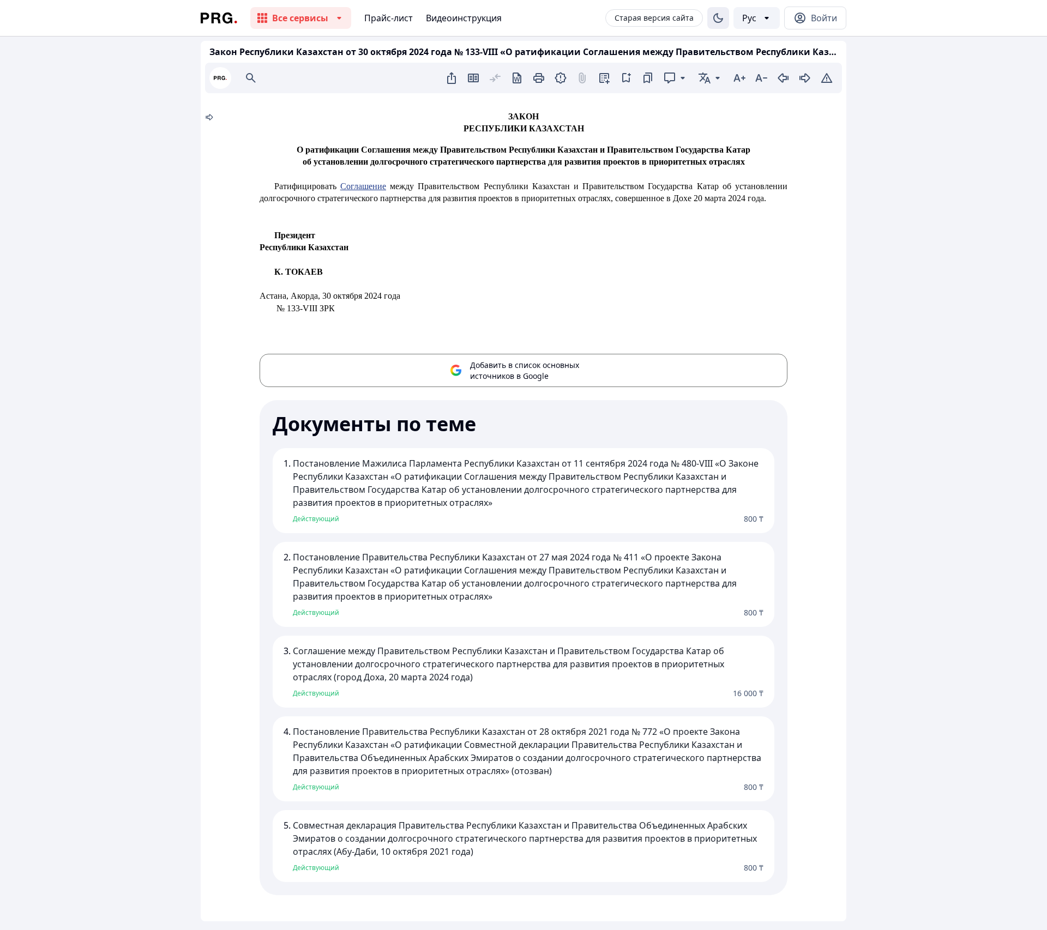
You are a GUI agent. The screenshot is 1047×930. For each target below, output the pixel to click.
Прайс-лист (388, 18)
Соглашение (363, 186)
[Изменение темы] (718, 18)
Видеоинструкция (464, 18)
